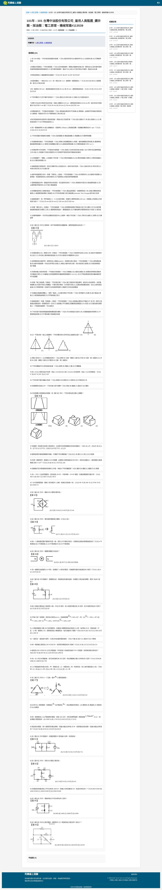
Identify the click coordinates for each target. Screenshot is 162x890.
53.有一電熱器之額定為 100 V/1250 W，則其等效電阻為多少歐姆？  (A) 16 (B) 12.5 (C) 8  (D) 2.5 (63, 644)
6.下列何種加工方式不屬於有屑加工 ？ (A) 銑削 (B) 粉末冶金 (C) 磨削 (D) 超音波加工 (59, 97)
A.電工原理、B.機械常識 (39, 12)
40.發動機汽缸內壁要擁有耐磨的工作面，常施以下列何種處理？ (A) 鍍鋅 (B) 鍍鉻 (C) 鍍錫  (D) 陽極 (64, 468)
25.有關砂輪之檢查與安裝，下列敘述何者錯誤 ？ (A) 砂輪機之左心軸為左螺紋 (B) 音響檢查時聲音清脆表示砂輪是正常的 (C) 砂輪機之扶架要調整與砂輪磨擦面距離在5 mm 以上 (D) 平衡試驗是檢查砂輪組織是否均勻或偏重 (65, 274)
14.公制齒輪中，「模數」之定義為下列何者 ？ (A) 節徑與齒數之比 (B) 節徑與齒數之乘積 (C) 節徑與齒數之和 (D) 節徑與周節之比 (65, 159)
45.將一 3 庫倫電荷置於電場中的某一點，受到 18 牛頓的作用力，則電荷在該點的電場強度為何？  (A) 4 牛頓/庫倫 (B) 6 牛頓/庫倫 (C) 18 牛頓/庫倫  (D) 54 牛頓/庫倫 (66, 543)
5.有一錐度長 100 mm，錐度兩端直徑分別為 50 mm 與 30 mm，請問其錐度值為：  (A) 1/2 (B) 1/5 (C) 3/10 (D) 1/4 (66, 90)
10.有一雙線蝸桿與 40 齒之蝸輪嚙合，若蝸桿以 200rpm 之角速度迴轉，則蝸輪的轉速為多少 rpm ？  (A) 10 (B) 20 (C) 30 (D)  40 (65, 129)
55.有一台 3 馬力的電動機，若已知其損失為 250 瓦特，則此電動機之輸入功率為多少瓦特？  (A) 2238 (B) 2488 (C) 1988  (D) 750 (65, 660)
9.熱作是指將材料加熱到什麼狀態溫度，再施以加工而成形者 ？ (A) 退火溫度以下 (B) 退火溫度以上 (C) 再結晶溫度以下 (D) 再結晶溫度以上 (65, 121)
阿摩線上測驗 (14, 3)
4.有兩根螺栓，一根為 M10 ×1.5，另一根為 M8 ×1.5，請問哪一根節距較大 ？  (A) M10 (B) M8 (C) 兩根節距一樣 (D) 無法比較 (65, 82)
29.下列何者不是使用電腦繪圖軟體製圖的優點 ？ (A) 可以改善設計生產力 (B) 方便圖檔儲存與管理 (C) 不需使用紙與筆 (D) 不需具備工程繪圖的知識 (65, 313)
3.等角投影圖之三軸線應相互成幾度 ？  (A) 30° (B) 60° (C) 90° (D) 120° (55, 75)
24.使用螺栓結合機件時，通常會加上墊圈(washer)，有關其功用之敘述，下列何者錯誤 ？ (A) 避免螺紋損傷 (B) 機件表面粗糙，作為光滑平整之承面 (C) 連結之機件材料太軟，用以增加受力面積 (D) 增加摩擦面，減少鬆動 (65, 263)
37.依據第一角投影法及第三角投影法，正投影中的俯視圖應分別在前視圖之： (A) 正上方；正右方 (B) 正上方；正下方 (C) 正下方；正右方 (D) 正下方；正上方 (66, 447)
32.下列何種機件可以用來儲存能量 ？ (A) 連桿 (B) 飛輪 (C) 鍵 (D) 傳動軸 (55, 366)
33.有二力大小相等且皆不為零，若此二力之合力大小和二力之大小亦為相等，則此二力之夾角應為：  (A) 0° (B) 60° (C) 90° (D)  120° (65, 373)
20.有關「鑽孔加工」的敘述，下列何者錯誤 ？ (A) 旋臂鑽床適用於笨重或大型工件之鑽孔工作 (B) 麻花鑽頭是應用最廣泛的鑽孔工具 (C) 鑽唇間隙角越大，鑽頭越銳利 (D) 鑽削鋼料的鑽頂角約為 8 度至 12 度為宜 (65, 208)
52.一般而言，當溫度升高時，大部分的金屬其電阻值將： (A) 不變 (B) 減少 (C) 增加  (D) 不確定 (63, 639)
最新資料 (134, 874)
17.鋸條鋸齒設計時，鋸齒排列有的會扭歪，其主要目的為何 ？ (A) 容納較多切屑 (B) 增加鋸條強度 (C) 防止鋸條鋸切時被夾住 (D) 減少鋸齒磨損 (65, 184)
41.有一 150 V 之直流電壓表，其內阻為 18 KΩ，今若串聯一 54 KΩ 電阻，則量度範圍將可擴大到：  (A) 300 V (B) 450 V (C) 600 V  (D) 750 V (65, 476)
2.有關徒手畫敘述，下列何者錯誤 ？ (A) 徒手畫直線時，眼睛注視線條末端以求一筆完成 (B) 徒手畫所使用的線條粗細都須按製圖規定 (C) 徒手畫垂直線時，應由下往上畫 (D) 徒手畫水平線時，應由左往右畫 (66, 68)
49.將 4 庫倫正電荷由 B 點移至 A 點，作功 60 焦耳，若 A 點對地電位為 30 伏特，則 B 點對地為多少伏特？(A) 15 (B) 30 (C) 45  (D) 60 (65, 607)
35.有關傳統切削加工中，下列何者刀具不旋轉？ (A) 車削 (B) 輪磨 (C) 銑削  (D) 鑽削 (59, 386)
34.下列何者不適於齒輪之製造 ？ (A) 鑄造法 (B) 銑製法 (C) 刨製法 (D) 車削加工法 (58, 380)
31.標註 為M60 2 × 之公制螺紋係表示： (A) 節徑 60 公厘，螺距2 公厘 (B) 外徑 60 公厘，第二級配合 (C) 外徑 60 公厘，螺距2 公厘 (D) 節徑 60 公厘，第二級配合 (66, 359)
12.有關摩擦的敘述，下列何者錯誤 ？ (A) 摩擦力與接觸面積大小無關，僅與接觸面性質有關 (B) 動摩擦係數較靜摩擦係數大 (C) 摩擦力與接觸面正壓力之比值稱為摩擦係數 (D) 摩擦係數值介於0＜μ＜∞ (65, 143)
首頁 (27, 12)
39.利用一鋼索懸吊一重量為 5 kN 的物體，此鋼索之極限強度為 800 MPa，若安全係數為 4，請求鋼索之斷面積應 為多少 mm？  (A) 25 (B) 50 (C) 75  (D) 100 (66, 461)
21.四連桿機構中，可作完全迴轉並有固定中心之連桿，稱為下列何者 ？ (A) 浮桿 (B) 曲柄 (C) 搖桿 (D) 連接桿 (66, 217)
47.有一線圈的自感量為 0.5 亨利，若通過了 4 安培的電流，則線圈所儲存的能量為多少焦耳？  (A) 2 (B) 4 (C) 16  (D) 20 (65, 571)
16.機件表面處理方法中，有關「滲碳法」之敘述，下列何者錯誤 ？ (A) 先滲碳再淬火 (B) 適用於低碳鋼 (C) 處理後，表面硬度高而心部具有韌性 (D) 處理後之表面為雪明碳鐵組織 (66, 176)
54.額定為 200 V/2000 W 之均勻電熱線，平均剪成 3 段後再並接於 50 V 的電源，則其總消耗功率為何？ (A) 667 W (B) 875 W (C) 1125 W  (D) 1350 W (64, 652)
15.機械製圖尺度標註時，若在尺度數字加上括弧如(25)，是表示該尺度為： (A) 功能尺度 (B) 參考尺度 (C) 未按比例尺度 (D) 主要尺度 (65, 167)
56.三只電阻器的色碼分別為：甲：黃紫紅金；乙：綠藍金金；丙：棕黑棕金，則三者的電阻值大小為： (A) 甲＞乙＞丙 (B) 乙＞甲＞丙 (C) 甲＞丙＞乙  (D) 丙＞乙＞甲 (66, 668)
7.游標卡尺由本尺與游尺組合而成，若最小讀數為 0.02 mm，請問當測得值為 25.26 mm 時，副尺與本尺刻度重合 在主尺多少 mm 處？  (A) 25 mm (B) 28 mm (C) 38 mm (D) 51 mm (66, 104)
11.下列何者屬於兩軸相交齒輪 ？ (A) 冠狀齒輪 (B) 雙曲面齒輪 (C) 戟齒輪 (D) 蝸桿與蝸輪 (60, 136)
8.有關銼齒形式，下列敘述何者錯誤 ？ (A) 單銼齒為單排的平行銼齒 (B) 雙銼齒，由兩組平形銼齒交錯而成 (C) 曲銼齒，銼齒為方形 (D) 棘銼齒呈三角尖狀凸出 (66, 112)
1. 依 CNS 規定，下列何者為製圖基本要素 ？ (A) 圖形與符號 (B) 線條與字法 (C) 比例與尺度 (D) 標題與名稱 (65, 60)
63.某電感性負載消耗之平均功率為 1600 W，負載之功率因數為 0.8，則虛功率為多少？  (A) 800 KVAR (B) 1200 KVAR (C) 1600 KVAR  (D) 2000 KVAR (66, 790)
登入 (158, 3)
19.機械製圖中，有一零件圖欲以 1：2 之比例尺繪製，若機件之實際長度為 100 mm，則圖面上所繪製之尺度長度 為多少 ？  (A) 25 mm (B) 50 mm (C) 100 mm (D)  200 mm (66, 200)
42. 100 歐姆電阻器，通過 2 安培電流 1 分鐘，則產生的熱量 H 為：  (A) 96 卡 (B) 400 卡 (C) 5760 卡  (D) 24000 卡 (65, 484)
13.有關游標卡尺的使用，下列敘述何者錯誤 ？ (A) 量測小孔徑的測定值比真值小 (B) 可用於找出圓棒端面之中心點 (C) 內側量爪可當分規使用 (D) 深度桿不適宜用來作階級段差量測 (65, 151)
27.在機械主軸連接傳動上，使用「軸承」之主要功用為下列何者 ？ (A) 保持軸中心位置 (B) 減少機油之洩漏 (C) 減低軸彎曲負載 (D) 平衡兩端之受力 (65, 294)
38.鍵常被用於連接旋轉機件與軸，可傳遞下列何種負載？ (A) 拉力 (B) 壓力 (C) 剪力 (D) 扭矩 (62, 454)
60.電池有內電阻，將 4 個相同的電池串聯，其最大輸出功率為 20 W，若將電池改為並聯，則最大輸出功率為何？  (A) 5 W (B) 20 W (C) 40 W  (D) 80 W (66, 728)
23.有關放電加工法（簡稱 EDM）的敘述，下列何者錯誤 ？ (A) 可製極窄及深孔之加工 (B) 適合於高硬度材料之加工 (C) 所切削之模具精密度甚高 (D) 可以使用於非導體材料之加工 (66, 254)
